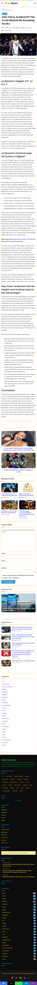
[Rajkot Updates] (11, 3)
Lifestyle (4, 721)
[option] (18, 602)
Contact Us (4, 837)
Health (4, 716)
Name (3, 553)
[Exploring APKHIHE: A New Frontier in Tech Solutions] (6, 645)
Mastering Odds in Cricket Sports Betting (26, 494)
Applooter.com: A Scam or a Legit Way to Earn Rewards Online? (18, 609)
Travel (4, 737)
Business (4, 695)
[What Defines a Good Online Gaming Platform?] (9, 487)
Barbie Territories (7, 687)
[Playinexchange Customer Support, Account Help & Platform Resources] (27, 505)
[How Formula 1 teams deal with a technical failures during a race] (6, 629)
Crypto (4, 700)
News (4, 724)
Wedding (5, 742)
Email (3, 561)
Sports (9, 10)
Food (3, 710)
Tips (3, 734)
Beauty (4, 689)
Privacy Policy (5, 829)
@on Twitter (5, 847)
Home (5, 10)
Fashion (4, 708)
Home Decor (6, 718)
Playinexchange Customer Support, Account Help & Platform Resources (27, 513)
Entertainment (6, 705)
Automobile (5, 684)
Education (5, 702)
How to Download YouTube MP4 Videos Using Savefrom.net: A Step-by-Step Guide (23, 636)
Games (4, 713)
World (4, 745)
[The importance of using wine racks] (6, 663)
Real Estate (5, 726)
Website (4, 568)
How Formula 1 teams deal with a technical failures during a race (22, 628)
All (3, 681)
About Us (4, 835)
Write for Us (4, 843)
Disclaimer (4, 832)
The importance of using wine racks (23, 661)
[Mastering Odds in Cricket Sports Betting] (27, 487)
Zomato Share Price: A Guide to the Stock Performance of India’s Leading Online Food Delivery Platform (23, 653)
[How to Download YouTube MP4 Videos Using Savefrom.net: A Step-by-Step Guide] (6, 637)
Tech (3, 732)
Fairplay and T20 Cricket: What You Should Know (9, 512)
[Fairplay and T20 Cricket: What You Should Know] (9, 505)
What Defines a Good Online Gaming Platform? (9, 494)
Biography (5, 692)
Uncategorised (6, 740)
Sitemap (3, 840)
